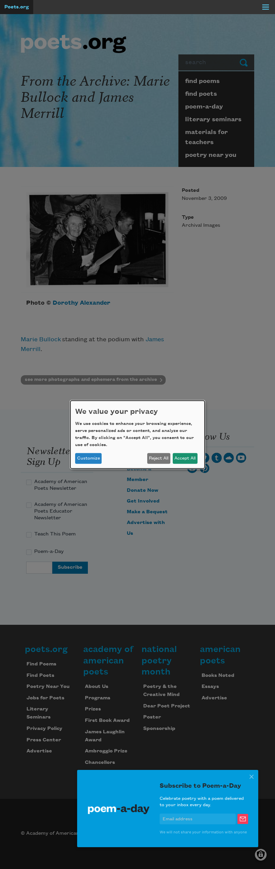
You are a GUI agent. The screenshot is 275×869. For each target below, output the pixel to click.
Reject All (158, 458)
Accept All (185, 458)
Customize (88, 458)
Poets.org (16, 7)
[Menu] (265, 7)
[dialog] (137, 434)
